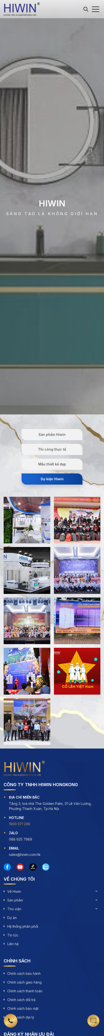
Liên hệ (13, 944)
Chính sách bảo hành (24, 973)
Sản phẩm (15, 900)
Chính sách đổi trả (21, 1000)
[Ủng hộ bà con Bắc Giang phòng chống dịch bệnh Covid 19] (77, 671)
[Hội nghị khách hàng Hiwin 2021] (27, 621)
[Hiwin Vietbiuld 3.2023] (27, 520)
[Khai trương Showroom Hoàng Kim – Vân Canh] (27, 671)
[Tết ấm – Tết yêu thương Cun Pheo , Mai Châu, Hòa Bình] (27, 721)
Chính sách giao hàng (24, 982)
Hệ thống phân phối (22, 926)
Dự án (12, 918)
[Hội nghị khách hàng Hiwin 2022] (77, 570)
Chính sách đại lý (20, 1017)
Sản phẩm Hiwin (52, 434)
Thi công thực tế (52, 449)
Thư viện (14, 909)
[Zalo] (45, 867)
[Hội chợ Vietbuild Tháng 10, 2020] (77, 621)
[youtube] (20, 867)
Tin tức (12, 935)
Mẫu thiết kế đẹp (52, 464)
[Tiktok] (33, 867)
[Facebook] (7, 867)
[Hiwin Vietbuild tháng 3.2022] (27, 570)
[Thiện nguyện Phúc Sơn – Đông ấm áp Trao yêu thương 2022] (77, 520)
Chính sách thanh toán (24, 991)
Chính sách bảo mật (22, 1008)
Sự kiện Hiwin (52, 479)
